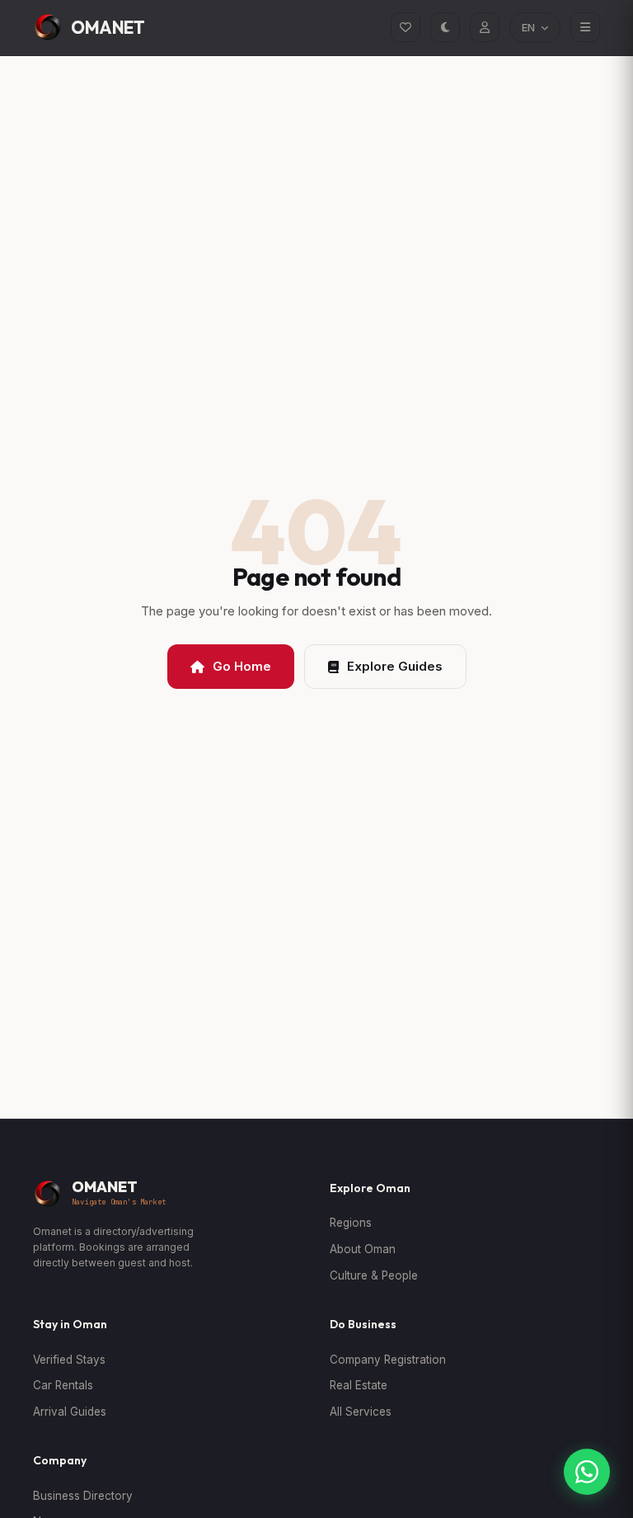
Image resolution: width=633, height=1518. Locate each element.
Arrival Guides (69, 1411)
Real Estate (358, 1385)
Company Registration (388, 1359)
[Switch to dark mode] (445, 27)
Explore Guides (395, 666)
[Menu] (585, 27)
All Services (361, 1411)
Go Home (242, 666)
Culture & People (374, 1275)
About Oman (363, 1249)
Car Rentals (63, 1385)
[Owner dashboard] (484, 27)
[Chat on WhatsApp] (587, 1472)
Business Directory (83, 1495)
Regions (351, 1222)
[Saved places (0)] (405, 27)
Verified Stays (69, 1359)
